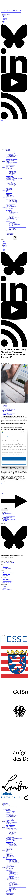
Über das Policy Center (11, 859)
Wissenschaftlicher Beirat (14, 874)
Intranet (5, 19)
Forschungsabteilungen (11, 828)
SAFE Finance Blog (7, 406)
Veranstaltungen (6, 408)
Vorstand (11, 871)
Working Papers (9, 823)
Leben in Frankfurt (13, 889)
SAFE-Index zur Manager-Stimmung (14, 838)
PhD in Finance (12, 885)
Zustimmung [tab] (5, 436)
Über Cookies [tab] (23, 436)
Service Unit (11, 876)
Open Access (9, 848)
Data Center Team (10, 856)
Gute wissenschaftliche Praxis (12, 879)
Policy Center (6, 857)
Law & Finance (12, 834)
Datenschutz (6, 804)
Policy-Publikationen (10, 825)
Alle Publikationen (10, 826)
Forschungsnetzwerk (10, 843)
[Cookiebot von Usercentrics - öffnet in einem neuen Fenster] (20, 432)
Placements (11, 846)
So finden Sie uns (10, 893)
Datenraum (8, 851)
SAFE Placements (13, 883)
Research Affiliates (13, 845)
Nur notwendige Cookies (14, 462)
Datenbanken (9, 853)
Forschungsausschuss (13, 872)
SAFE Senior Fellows (13, 861)
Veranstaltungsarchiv (10, 409)
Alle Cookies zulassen (14, 459)
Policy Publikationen (10, 863)
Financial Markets (12, 831)
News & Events (6, 809)
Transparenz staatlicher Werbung (10, 807)
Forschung (5, 827)
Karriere (8, 880)
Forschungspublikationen (11, 822)
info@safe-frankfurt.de (9, 562)
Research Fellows (12, 844)
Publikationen (6, 821)
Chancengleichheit (10, 878)
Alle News (5, 405)
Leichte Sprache (6, 14)
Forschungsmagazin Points (9, 413)
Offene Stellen (12, 882)
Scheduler (8, 854)
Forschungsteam (9, 836)
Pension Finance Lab (10, 840)
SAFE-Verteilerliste (7, 414)
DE (4, 22)
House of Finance (10, 891)
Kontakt (5, 18)
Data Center (5, 850)
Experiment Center (10, 839)
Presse (4, 15)
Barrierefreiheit (6, 805)
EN (4, 21)
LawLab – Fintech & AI (11, 866)
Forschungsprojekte (10, 837)
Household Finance (13, 832)
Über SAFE (5, 867)
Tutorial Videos (9, 855)
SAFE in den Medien (7, 410)
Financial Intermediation (14, 829)
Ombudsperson (9, 849)
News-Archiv (12, 811)
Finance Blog (9, 865)
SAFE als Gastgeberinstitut (14, 884)
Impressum (5, 803)
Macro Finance (12, 833)
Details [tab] (14, 436)
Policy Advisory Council (14, 862)
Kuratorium (11, 873)
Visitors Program (9, 842)
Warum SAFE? (9, 868)
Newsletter (5, 16)
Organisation (8, 870)
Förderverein (8, 890)
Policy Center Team (13, 860)
